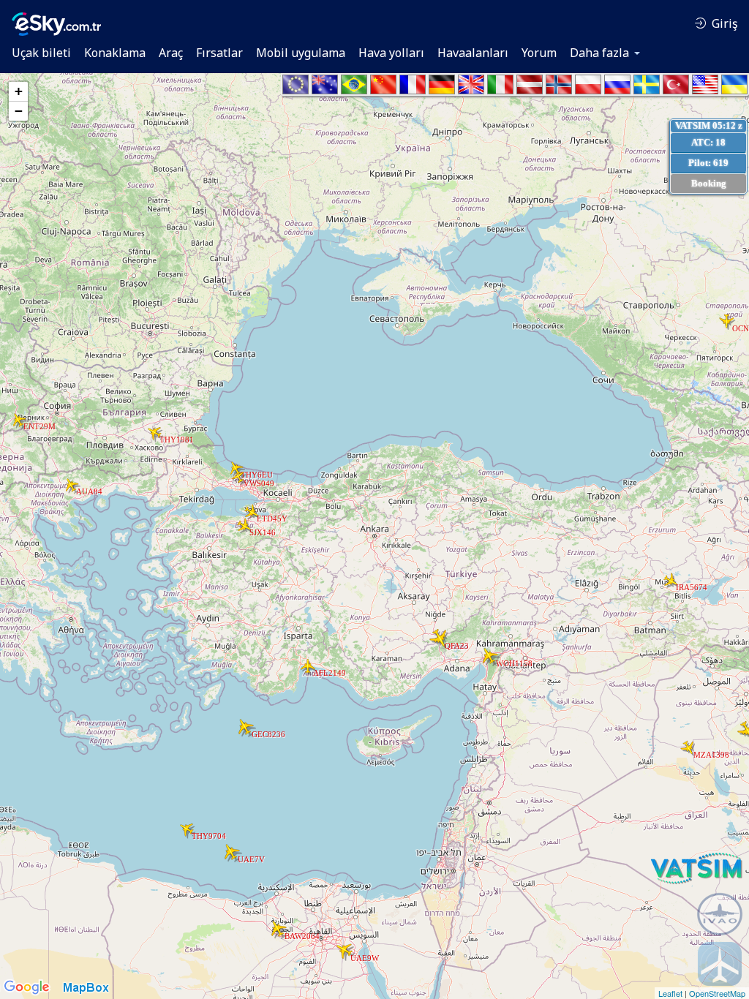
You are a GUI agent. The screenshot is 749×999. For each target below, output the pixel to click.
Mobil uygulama (300, 53)
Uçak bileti (41, 53)
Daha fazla (599, 53)
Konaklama (115, 53)
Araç (171, 53)
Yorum (539, 53)
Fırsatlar (219, 53)
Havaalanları (472, 53)
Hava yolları (391, 53)
